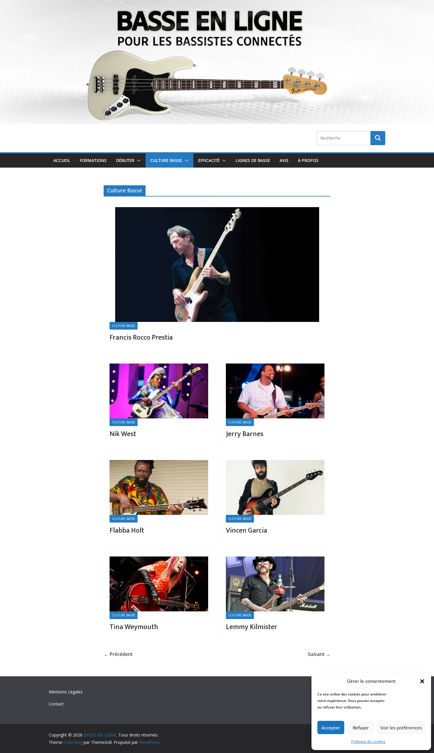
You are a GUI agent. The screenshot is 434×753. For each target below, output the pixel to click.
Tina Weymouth (134, 627)
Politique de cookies (368, 741)
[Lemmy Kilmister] (275, 583)
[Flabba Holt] (159, 487)
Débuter (125, 160)
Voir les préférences (401, 728)
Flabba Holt (127, 530)
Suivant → (319, 654)
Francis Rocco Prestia (141, 337)
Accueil (61, 160)
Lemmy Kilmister (251, 627)
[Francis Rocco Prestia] (217, 264)
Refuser (361, 728)
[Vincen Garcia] (275, 487)
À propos (308, 160)
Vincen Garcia (246, 530)
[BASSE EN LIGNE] (217, 4)
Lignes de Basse (253, 160)
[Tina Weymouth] (159, 583)
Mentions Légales (66, 692)
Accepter (331, 728)
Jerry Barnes (244, 434)
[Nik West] (159, 391)
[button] (422, 681)
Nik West (123, 434)
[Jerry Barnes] (275, 391)
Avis (284, 160)
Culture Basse (166, 160)
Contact (56, 704)
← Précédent (118, 654)
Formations (93, 160)
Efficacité (209, 160)
